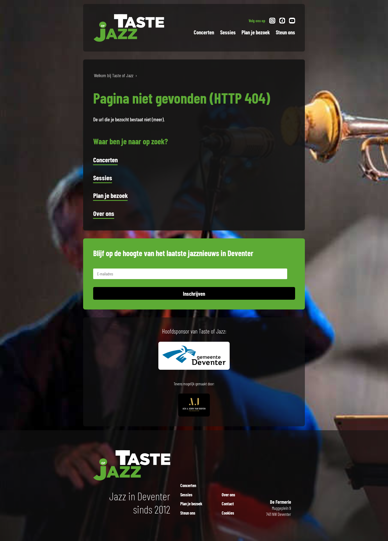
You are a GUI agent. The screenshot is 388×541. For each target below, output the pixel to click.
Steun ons (285, 32)
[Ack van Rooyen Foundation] (194, 410)
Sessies (228, 32)
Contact (228, 503)
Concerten (204, 32)
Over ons (103, 213)
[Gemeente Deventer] (194, 363)
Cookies (228, 512)
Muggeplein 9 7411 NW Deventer (278, 508)
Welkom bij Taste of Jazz (113, 75)
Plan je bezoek (256, 32)
